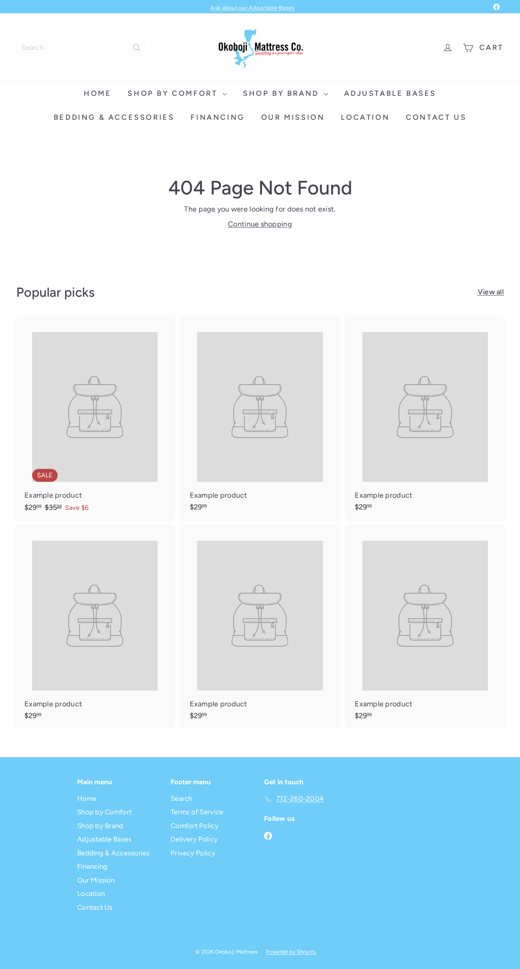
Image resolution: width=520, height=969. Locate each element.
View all (491, 291)
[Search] (136, 47)
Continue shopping (260, 224)
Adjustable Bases (390, 93)
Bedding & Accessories (114, 117)
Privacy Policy (193, 853)
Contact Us (436, 117)
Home (97, 93)
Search (182, 798)
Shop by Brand (282, 93)
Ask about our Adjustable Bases (252, 6)
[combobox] (81, 47)
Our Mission (293, 117)
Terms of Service (197, 812)
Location (365, 117)
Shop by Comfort (174, 93)
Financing (218, 117)
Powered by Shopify (291, 952)
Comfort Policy (195, 826)
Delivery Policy (194, 839)
